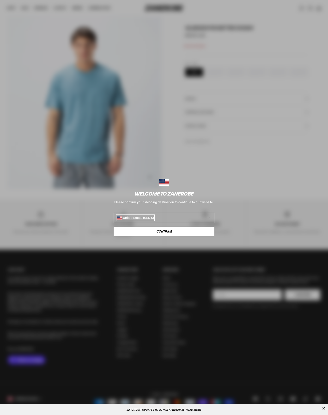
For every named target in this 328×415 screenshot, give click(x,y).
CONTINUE (164, 231)
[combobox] (135, 217)
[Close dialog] (323, 408)
